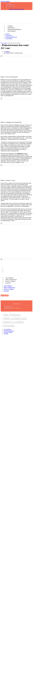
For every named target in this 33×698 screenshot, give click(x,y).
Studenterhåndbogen (11, 37)
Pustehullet (8, 35)
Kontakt (7, 283)
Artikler (7, 34)
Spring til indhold (5, 1)
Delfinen (7, 51)
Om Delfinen (12, 31)
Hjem (2, 43)
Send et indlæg (10, 281)
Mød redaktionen (11, 279)
